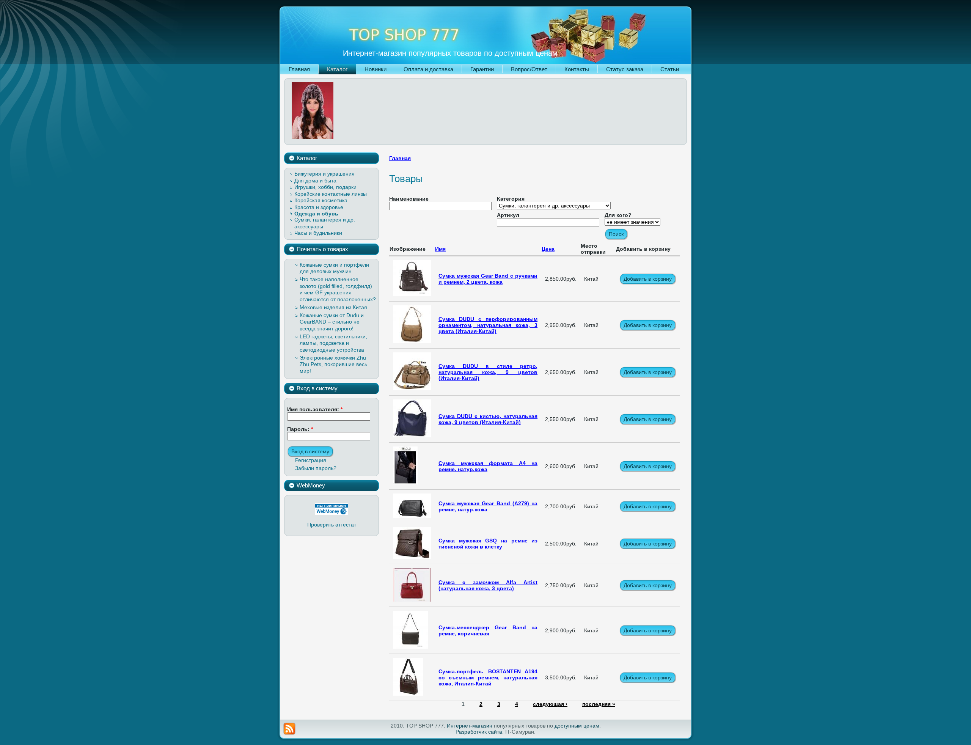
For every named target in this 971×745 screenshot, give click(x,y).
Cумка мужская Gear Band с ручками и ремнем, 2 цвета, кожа (487, 279)
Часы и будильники (318, 233)
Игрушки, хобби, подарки (325, 187)
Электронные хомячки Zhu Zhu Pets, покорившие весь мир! (333, 364)
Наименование (409, 199)
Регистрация (310, 460)
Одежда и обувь (316, 214)
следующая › (550, 704)
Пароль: (300, 429)
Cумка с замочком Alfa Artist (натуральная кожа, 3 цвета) (487, 585)
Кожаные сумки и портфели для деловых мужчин (334, 268)
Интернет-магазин (469, 726)
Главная (400, 158)
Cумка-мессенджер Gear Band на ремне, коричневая (487, 630)
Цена (548, 249)
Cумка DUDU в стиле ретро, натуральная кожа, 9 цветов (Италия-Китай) (487, 372)
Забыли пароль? (315, 468)
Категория (511, 199)
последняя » (598, 704)
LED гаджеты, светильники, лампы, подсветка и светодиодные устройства (333, 343)
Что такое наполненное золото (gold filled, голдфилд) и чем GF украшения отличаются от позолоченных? (338, 289)
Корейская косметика (320, 200)
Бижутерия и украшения (324, 174)
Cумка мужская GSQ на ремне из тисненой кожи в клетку (487, 544)
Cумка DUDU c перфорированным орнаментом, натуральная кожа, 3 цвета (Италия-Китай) (487, 325)
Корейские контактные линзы (330, 194)
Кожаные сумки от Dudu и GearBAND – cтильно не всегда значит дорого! (332, 322)
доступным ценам (577, 726)
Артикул (508, 215)
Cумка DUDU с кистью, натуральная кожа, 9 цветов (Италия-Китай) (487, 419)
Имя (440, 249)
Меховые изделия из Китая (333, 307)
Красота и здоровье (318, 207)
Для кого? (618, 215)
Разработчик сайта (479, 732)
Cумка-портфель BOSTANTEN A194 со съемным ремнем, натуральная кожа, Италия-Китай (487, 677)
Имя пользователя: (315, 409)
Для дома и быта (315, 181)
